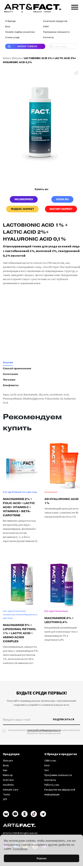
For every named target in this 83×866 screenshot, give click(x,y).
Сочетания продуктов (55, 21)
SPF (5, 799)
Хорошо (41, 858)
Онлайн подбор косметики (20, 31)
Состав (8, 362)
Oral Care (8, 780)
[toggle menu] (74, 6)
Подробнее (20, 848)
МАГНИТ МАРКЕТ (61, 209)
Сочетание (10, 374)
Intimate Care (10, 790)
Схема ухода (12, 37)
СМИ (46, 26)
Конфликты (11, 385)
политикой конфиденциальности (44, 730)
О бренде (10, 21)
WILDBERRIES (23, 199)
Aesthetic (8, 785)
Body (6, 765)
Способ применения (17, 368)
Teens (6, 795)
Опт (46, 770)
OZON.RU (62, 199)
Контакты (48, 37)
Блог (7, 26)
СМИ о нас (50, 761)
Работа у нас (51, 785)
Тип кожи (9, 379)
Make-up (8, 775)
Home (6, 58)
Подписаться (63, 719)
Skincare (17, 58)
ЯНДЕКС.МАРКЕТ (22, 209)
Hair (5, 770)
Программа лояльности (56, 31)
